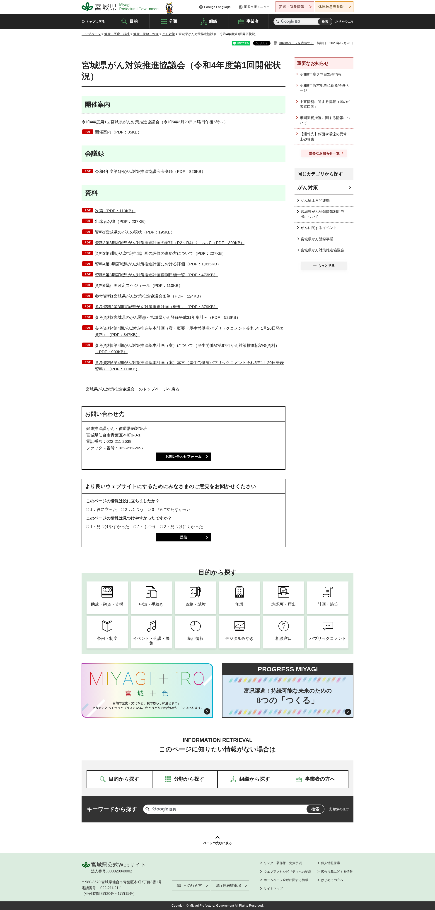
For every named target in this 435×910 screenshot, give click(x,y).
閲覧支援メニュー (257, 7)
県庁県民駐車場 (228, 885)
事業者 (252, 21)
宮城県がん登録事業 (317, 239)
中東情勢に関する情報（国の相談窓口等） (325, 104)
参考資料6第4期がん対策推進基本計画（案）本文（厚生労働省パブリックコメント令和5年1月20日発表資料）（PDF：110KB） (189, 366)
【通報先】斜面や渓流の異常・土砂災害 (325, 136)
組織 (213, 21)
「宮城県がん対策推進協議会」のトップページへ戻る (130, 389)
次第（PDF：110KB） (115, 211)
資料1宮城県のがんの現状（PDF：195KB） (135, 232)
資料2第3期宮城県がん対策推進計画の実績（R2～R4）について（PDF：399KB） (169, 243)
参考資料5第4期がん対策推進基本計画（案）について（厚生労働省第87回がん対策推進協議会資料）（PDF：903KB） (187, 348)
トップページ (91, 34)
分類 (173, 21)
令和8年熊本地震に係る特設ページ (324, 87)
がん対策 (168, 34)
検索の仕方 (345, 21)
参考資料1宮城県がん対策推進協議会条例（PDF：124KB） (149, 296)
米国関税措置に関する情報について (325, 120)
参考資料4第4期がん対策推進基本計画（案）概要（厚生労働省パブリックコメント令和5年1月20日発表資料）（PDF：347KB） (189, 331)
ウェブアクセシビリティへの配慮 (287, 871)
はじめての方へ (332, 880)
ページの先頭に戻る (217, 843)
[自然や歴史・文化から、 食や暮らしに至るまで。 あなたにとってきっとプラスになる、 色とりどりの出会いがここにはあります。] (147, 705)
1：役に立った (103, 509)
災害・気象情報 (291, 7)
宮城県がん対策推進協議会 (322, 250)
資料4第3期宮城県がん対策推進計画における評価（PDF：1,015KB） (158, 264)
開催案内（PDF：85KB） (118, 132)
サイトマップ (273, 888)
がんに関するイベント (319, 228)
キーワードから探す (112, 809)
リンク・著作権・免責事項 (283, 863)
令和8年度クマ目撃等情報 (321, 74)
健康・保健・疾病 (146, 34)
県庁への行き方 (189, 885)
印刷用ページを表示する (296, 43)
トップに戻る (95, 21)
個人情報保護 (330, 863)
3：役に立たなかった (171, 509)
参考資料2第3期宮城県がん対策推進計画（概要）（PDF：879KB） (156, 307)
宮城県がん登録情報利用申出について (322, 214)
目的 (134, 21)
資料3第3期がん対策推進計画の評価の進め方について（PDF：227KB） (160, 253)
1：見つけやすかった (109, 526)
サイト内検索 (277, 21)
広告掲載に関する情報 (337, 871)
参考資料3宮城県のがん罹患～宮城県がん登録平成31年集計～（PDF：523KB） (167, 317)
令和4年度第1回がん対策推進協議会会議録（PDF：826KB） (150, 171)
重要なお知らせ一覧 (324, 153)
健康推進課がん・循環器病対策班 (116, 428)
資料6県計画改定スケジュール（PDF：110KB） (139, 285)
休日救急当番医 (331, 7)
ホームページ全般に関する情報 (286, 880)
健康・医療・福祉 (117, 34)
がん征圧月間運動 (315, 200)
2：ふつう (134, 509)
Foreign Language (217, 7)
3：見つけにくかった (183, 526)
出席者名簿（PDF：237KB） (121, 221)
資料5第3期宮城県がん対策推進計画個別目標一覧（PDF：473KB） (156, 275)
